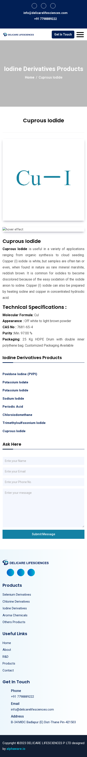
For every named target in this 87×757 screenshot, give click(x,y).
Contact (8, 670)
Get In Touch (63, 34)
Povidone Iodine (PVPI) (20, 374)
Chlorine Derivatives (16, 601)
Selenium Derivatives (17, 594)
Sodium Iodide (13, 398)
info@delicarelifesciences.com (45, 13)
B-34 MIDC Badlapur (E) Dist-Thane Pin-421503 (43, 722)
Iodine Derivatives (15, 608)
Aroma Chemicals (15, 615)
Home (29, 77)
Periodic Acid (13, 406)
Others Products (14, 622)
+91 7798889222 (45, 18)
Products (9, 663)
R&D (5, 657)
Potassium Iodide (15, 390)
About (7, 650)
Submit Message (43, 534)
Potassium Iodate (15, 382)
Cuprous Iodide (14, 431)
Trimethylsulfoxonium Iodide (24, 423)
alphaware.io (16, 749)
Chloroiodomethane (17, 415)
